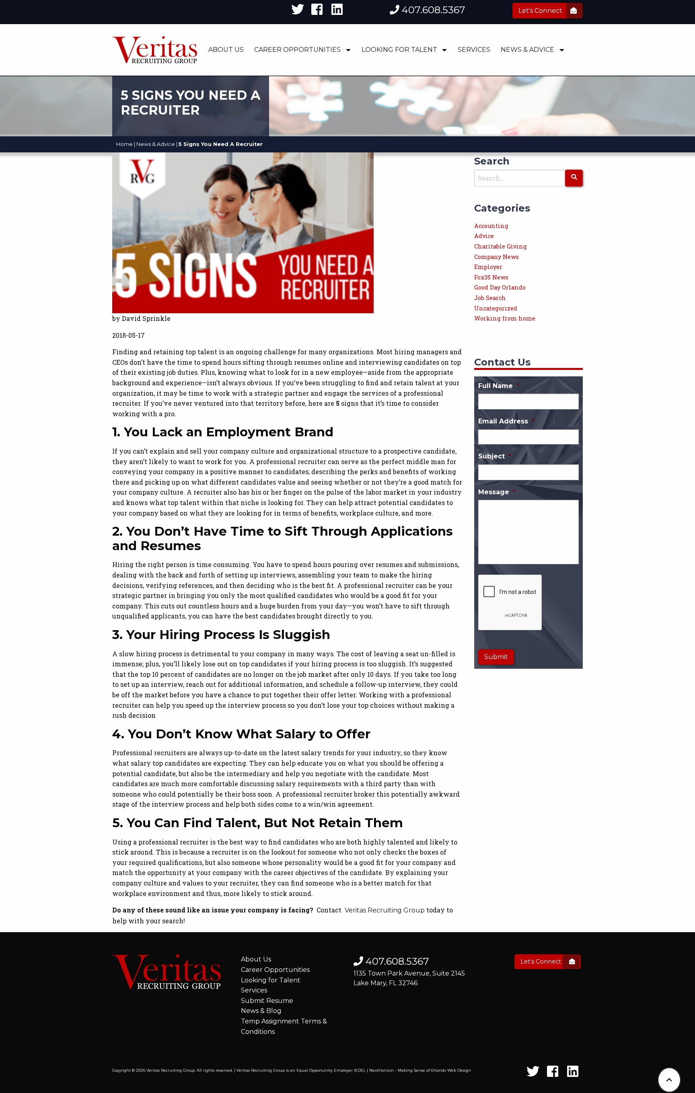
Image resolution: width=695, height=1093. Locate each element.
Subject (494, 456)
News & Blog (261, 1011)
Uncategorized (495, 308)
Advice (484, 236)
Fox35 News (491, 277)
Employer (488, 267)
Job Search (490, 298)
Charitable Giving (500, 246)
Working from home (504, 318)
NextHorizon (381, 1070)
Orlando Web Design (451, 1070)
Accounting (491, 226)
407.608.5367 (432, 10)
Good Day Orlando (500, 287)
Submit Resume (267, 1001)
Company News (496, 257)
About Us (226, 49)
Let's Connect (541, 10)
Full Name (498, 386)
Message (497, 492)
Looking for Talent (270, 980)
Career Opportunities (297, 49)
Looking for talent (399, 49)
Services (474, 49)
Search (492, 161)
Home (124, 144)
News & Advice (527, 49)
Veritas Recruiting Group (385, 910)
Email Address (506, 421)
